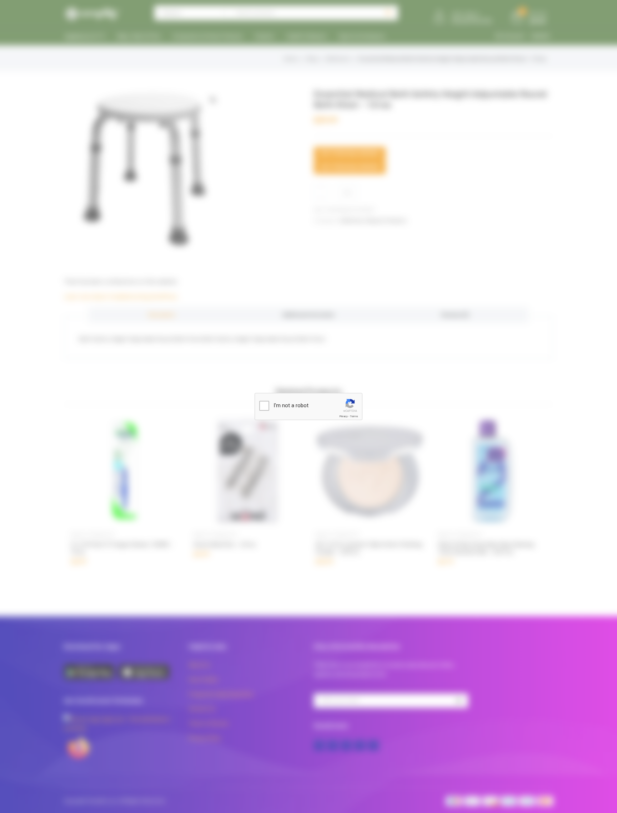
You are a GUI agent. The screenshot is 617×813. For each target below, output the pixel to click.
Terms (354, 416)
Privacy (343, 416)
